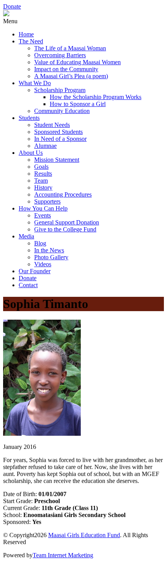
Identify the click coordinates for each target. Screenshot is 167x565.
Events (42, 215)
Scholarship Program (59, 90)
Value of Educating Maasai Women (77, 62)
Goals (41, 166)
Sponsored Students (58, 131)
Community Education (62, 111)
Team (41, 180)
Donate (12, 6)
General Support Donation (66, 222)
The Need (31, 41)
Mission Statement (56, 159)
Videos (42, 264)
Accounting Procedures (63, 194)
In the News (49, 250)
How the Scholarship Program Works (95, 97)
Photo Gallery (51, 257)
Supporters (47, 201)
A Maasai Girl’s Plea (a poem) (71, 76)
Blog (40, 243)
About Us (31, 152)
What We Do (35, 83)
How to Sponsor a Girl (78, 104)
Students (29, 118)
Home (26, 34)
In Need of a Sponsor (60, 138)
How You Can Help (43, 208)
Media (26, 236)
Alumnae (45, 145)
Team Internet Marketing (63, 555)
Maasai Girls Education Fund (84, 535)
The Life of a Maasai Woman (70, 48)
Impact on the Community (66, 69)
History (43, 187)
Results (43, 173)
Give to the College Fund (65, 229)
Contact (28, 285)
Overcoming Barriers (60, 55)
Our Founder (34, 271)
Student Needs (52, 125)
